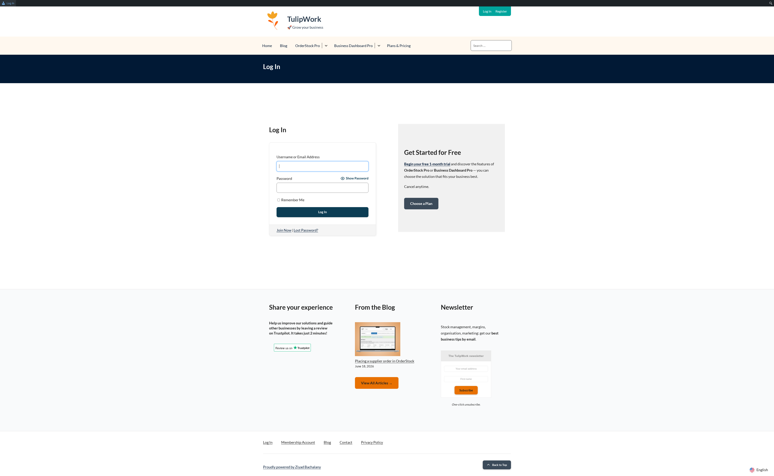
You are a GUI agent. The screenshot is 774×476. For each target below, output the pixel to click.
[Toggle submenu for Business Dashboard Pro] (379, 45)
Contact (346, 442)
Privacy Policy (372, 442)
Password (284, 178)
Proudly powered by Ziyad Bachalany (292, 467)
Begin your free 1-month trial (427, 164)
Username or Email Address (298, 157)
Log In (487, 11)
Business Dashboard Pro (353, 45)
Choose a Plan (421, 203)
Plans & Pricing (399, 45)
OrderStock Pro (307, 45)
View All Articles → (376, 383)
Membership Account (298, 442)
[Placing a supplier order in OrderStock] (377, 340)
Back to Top (499, 465)
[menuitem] (8, 3)
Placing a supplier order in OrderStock (384, 361)
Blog (283, 45)
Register (501, 11)
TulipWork (304, 19)
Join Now (284, 230)
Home (267, 45)
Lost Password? (306, 230)
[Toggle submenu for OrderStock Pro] (326, 45)
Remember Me (292, 200)
